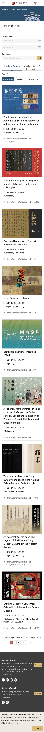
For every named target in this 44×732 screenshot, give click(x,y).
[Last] (32, 642)
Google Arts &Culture (15, 680)
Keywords (6, 54)
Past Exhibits (22, 9)
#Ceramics (33, 79)
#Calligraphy (8, 79)
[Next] (29, 642)
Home (4, 9)
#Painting (21, 79)
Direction (38, 665)
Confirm (37, 728)
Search (39, 58)
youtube (11, 680)
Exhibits (12, 9)
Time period (7, 36)
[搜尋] (41, 3)
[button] (3, 3)
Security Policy (14, 723)
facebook (3, 680)
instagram (7, 680)
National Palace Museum (19, 3)
